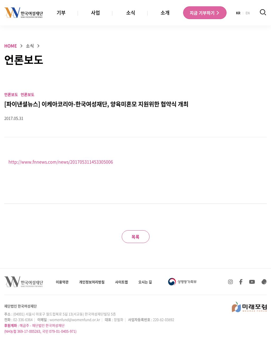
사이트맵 (121, 281)
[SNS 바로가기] (264, 281)
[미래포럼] (249, 307)
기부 (61, 12)
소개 (165, 12)
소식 (130, 12)
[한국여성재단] (23, 12)
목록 (135, 236)
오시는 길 (145, 281)
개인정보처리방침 (92, 281)
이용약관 (62, 281)
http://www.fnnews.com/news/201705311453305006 (60, 161)
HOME (10, 45)
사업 (95, 12)
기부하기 (203, 13)
